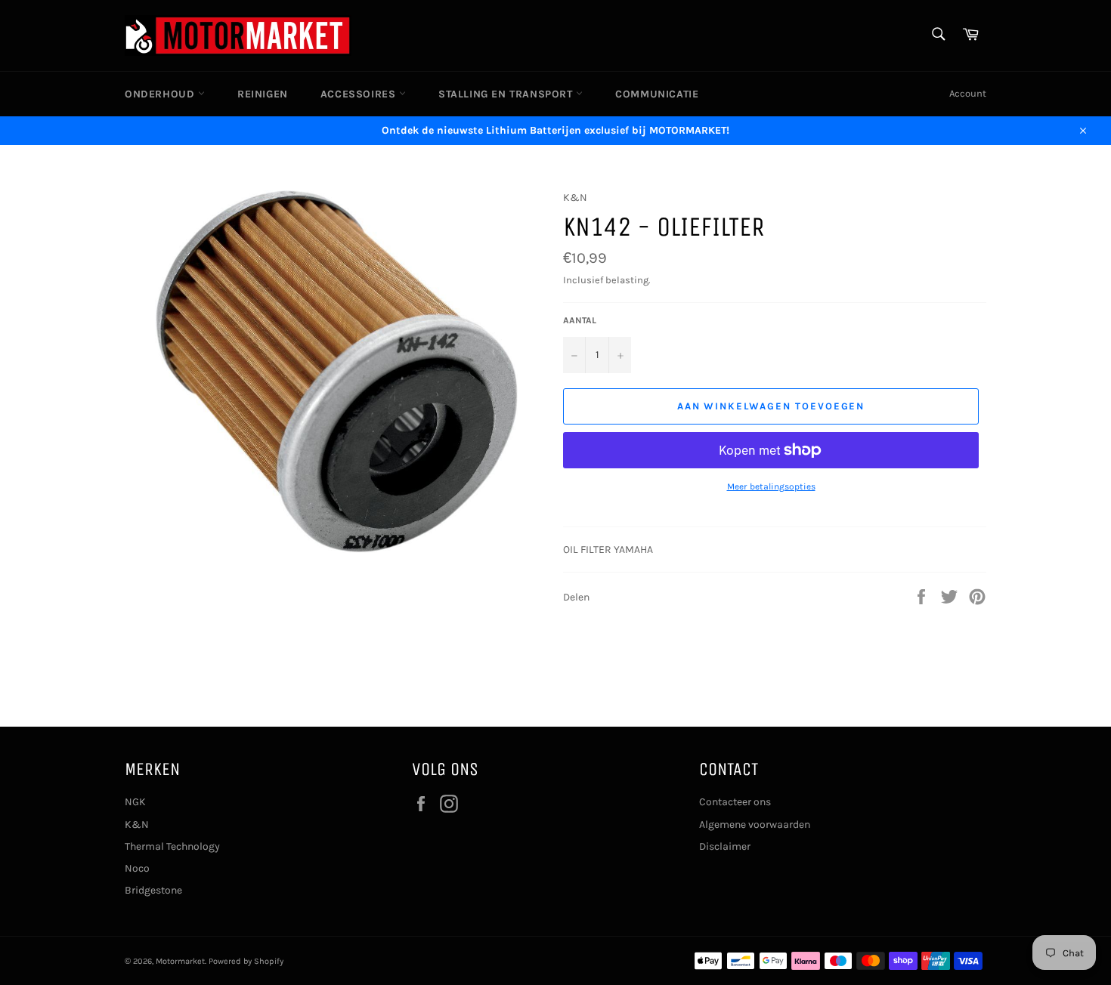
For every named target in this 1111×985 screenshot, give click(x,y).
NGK (135, 801)
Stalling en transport (507, 94)
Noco (137, 868)
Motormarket (180, 961)
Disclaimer (724, 846)
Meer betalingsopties (771, 486)
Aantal (579, 320)
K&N (137, 824)
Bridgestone (153, 890)
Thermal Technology (172, 846)
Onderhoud (161, 94)
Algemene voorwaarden (754, 824)
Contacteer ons (735, 801)
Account (967, 93)
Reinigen (262, 94)
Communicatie (656, 94)
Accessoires (359, 94)
